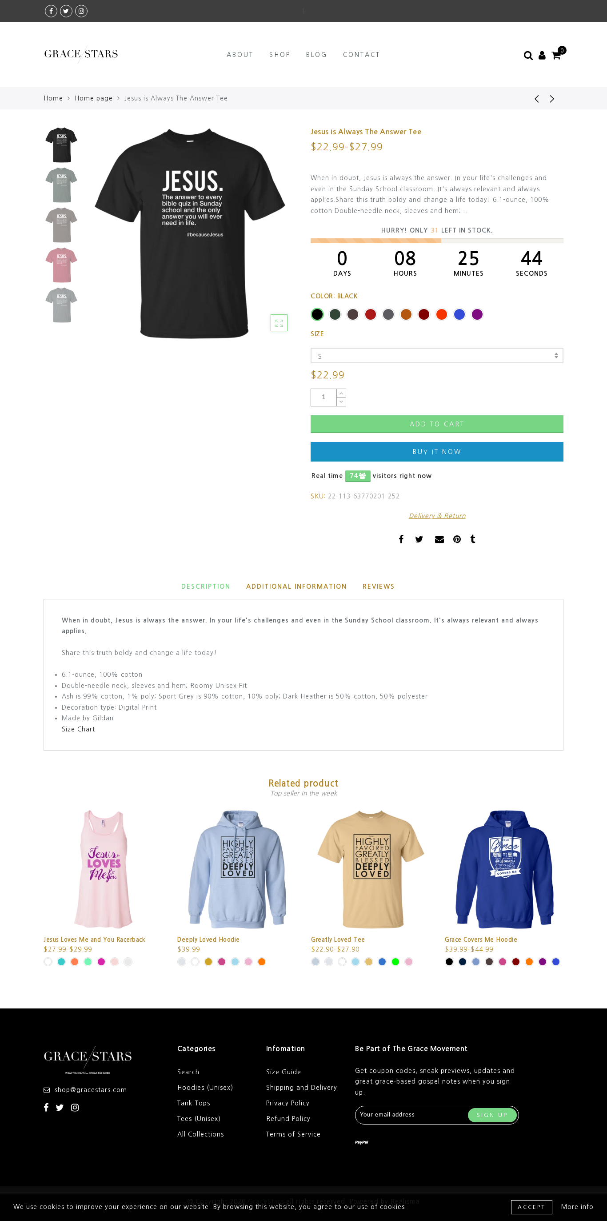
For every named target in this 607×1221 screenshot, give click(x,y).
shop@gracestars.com (91, 1090)
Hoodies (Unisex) (205, 1087)
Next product (552, 98)
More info (577, 1207)
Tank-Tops (193, 1103)
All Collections (200, 1134)
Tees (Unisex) (199, 1119)
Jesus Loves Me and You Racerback (94, 940)
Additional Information (296, 586)
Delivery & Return (437, 516)
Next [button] (269, 239)
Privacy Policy (288, 1103)
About (240, 55)
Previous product (530, 98)
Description (206, 586)
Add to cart (437, 424)
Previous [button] (100, 239)
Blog (316, 55)
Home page (94, 98)
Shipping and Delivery (301, 1087)
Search (188, 1072)
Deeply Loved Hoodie (208, 940)
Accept (532, 1207)
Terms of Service (293, 1134)
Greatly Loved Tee (338, 940)
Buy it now (437, 452)
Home (53, 98)
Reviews (379, 586)
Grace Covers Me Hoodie (481, 940)
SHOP (280, 55)
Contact (361, 55)
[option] (190, 233)
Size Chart (78, 729)
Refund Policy (288, 1119)
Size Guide (283, 1072)
